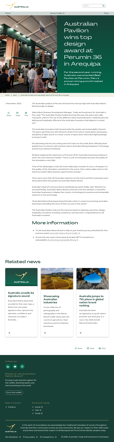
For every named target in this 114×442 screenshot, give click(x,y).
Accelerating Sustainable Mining (62, 240)
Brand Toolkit (56, 13)
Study (37, 413)
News (106, 13)
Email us (12, 407)
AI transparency (47, 437)
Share (9, 114)
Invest (38, 407)
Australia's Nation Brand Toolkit (64, 233)
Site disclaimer (12, 437)
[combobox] (92, 5)
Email (18, 114)
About (8, 13)
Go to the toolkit (14, 393)
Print (26, 114)
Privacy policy (29, 437)
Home (7, 95)
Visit (37, 410)
